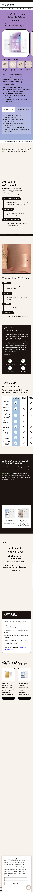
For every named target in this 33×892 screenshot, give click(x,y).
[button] (30, 4)
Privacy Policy (8, 875)
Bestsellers (6, 8)
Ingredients (23, 141)
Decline (15, 883)
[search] (27, 4)
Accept (15, 879)
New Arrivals (16, 8)
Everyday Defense (10, 141)
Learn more (7, 354)
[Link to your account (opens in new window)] (24, 4)
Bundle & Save (27, 8)
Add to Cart (8, 698)
